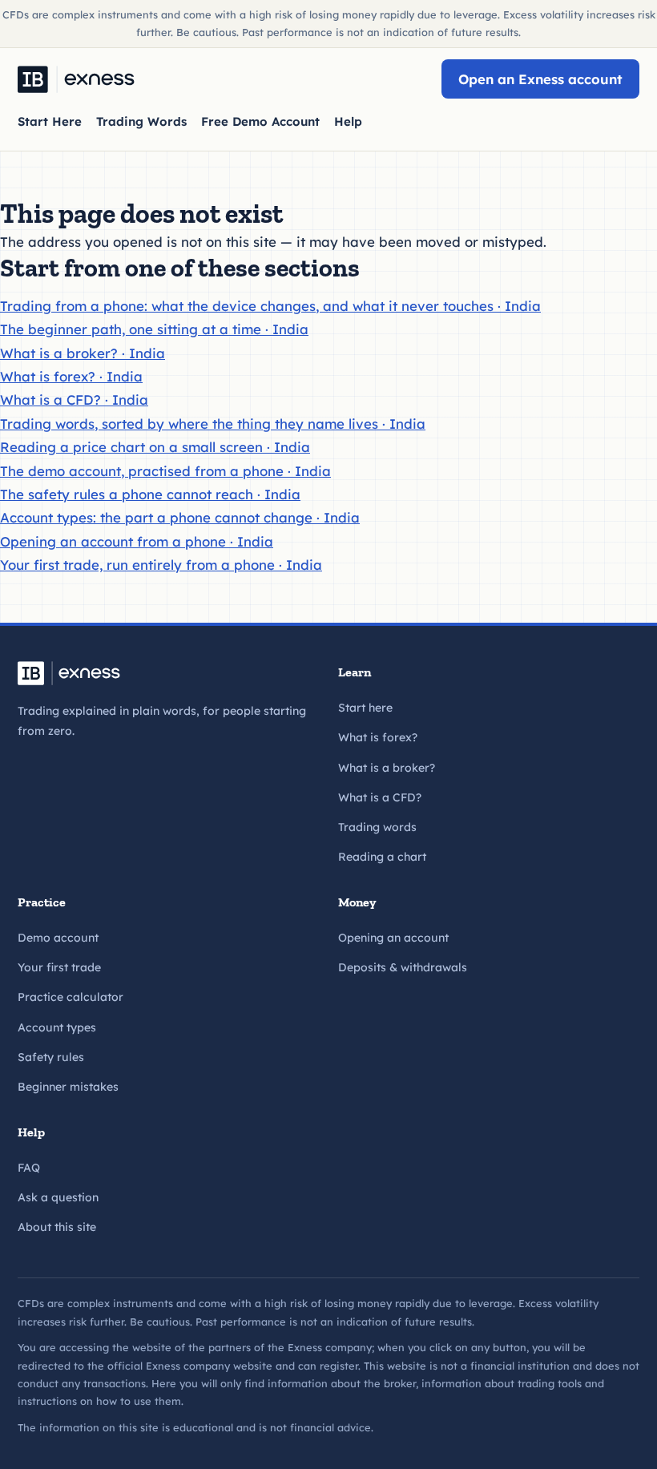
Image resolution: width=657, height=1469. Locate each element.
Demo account (58, 937)
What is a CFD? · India (74, 399)
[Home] (76, 79)
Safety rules (51, 1057)
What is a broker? (386, 768)
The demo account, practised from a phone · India (165, 470)
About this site (57, 1227)
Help (348, 121)
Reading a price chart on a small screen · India (155, 446)
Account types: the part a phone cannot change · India (180, 517)
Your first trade (59, 967)
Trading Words (141, 121)
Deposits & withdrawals (402, 967)
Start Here (50, 121)
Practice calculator (70, 997)
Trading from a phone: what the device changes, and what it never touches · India (270, 305)
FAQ (29, 1167)
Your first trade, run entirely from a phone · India (161, 564)
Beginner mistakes (68, 1087)
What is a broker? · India (82, 353)
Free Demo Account (260, 121)
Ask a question (58, 1197)
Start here (365, 707)
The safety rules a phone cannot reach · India (150, 494)
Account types (57, 1027)
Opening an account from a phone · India (136, 541)
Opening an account (393, 937)
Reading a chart (382, 857)
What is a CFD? (379, 797)
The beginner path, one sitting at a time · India (154, 329)
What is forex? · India (71, 376)
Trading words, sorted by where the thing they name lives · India (212, 423)
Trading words (377, 827)
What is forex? (377, 737)
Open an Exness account (540, 79)
